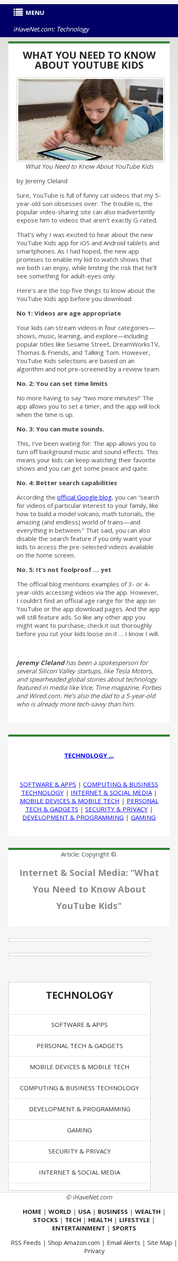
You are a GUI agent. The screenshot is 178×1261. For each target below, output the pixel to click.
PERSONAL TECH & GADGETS (79, 1045)
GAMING (143, 817)
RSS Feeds (26, 1242)
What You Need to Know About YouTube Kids (89, 60)
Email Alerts (123, 1242)
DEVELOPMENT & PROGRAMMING (73, 817)
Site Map (159, 1242)
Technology (79, 995)
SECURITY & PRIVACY (116, 809)
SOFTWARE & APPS (48, 784)
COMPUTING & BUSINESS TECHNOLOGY (79, 1088)
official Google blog (84, 497)
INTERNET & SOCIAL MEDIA (111, 792)
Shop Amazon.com (74, 1242)
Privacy (94, 1251)
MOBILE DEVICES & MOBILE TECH (70, 801)
